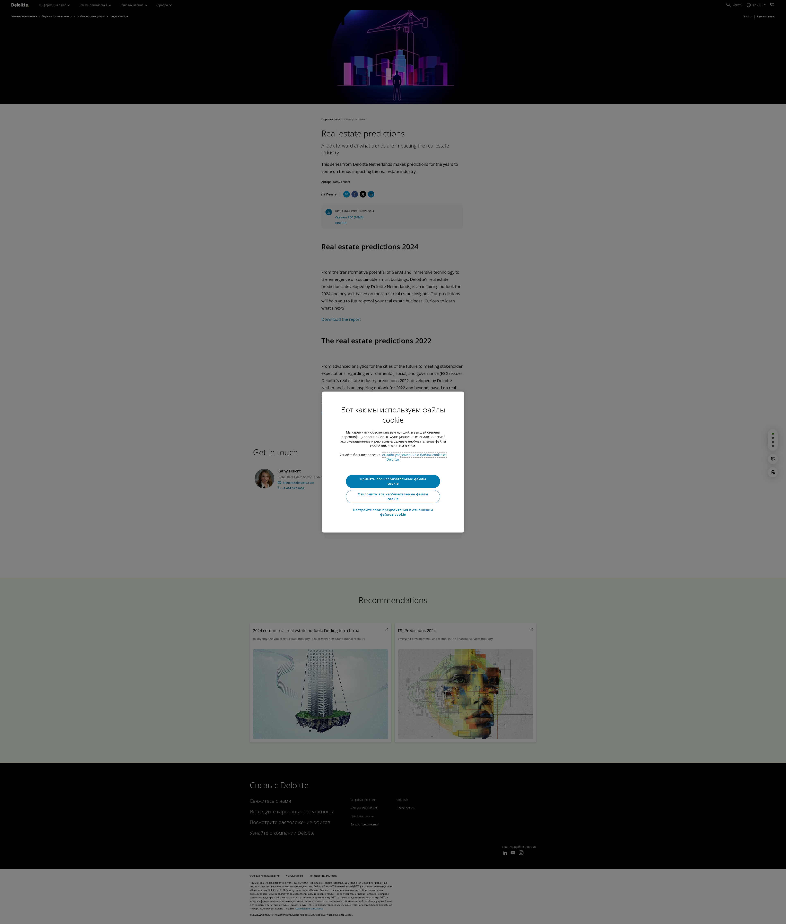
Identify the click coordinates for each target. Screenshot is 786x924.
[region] (393, 462)
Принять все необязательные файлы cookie (393, 481)
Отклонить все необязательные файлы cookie (393, 496)
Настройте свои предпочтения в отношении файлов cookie (393, 512)
